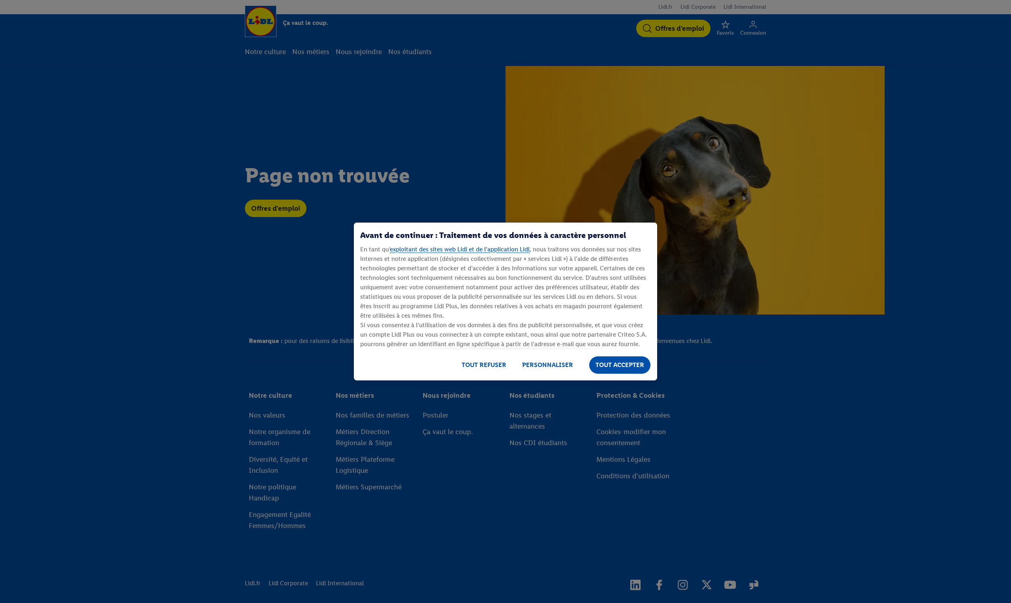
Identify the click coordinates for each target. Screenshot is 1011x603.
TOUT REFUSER (484, 365)
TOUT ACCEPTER (620, 365)
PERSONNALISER (547, 365)
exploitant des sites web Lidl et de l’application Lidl (460, 249)
